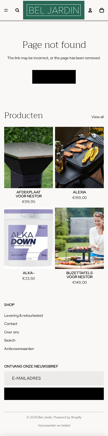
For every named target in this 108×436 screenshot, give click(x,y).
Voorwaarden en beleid (54, 425)
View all (97, 116)
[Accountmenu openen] (90, 10)
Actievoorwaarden (19, 348)
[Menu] (6, 10)
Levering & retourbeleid (23, 315)
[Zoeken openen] (17, 10)
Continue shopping (54, 76)
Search (9, 340)
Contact (10, 323)
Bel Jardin (45, 417)
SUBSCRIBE (54, 393)
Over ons (11, 332)
